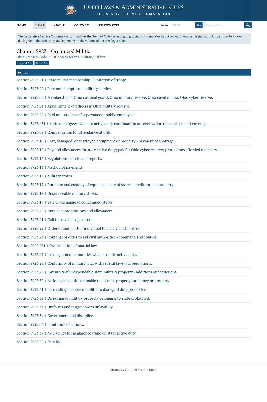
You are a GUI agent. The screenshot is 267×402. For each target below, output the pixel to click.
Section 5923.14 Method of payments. (50, 167)
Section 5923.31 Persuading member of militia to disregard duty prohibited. (82, 289)
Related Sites (108, 25)
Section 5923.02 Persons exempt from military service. (64, 88)
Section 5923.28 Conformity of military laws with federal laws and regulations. (84, 263)
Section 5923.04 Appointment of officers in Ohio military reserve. (73, 106)
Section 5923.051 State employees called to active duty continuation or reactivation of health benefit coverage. (113, 123)
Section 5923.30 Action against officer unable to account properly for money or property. (93, 280)
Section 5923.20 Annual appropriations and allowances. (65, 210)
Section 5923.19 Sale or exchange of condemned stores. (65, 202)
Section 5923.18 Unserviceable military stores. (57, 193)
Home (21, 25)
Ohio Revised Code (31, 56)
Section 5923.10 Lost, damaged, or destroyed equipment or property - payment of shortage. (96, 141)
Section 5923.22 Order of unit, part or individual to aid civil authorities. (78, 228)
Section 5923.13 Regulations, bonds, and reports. (59, 158)
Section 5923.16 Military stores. (45, 175)
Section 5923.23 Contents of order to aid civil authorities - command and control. (87, 237)
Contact (81, 25)
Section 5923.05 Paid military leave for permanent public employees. (76, 114)
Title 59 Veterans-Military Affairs (78, 56)
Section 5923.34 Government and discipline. (55, 315)
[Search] (248, 25)
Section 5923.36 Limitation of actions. (50, 324)
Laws (40, 25)
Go (199, 25)
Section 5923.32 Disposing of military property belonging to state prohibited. (83, 298)
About (59, 25)
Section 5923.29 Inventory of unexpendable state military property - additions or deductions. (97, 271)
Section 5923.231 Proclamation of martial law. (57, 245)
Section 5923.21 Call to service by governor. (55, 219)
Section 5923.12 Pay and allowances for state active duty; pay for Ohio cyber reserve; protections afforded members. (117, 149)
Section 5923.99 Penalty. (39, 341)
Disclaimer (119, 370)
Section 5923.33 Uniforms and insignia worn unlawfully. (65, 306)
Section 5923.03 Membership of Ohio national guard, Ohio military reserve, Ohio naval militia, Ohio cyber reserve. (115, 97)
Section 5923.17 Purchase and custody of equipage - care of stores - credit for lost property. (95, 184)
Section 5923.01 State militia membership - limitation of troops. (72, 79)
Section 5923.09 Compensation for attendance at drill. (64, 132)
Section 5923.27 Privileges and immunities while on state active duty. (77, 254)
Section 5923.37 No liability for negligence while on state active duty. (77, 333)
